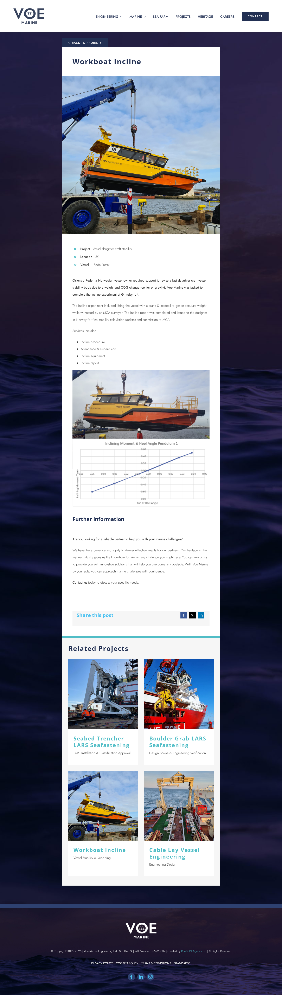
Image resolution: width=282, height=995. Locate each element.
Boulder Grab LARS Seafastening (178, 694)
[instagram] (150, 977)
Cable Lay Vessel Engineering (178, 805)
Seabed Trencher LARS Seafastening (103, 694)
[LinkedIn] (201, 615)
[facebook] (131, 977)
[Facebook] (183, 615)
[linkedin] (141, 977)
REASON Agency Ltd (193, 951)
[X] (192, 615)
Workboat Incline (103, 805)
